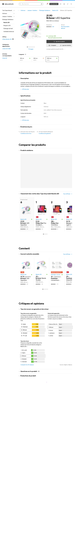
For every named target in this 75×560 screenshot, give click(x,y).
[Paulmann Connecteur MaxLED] (56, 271)
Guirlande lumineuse (9, 31)
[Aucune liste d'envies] (68, 4)
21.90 (49, 15)
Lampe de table (6, 48)
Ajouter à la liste (66, 45)
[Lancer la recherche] (20, 4)
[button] (59, 37)
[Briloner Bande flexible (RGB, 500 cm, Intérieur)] (41, 271)
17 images (30, 49)
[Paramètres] (47, 4)
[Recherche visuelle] (41, 4)
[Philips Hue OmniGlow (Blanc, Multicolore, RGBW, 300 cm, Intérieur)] (56, 214)
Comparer (53, 45)
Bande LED (7, 22)
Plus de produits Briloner (65, 26)
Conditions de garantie (45, 133)
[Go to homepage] (7, 4)
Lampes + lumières (7, 16)
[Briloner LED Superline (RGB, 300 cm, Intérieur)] (26, 271)
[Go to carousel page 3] (45, 289)
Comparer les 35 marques (27, 365)
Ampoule (4, 58)
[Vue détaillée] (33, 330)
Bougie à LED (7, 25)
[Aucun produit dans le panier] (71, 4)
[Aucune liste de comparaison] (64, 4)
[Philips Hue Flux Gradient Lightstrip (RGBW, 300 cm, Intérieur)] (41, 214)
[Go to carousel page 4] (46, 289)
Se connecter (54, 4)
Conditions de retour (26, 133)
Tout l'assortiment (7, 10)
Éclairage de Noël (8, 28)
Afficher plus (25, 89)
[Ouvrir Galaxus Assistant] (60, 4)
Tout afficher (66, 194)
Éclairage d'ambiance (7, 19)
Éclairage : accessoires (56, 274)
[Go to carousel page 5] (47, 289)
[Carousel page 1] (42, 289)
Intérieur (4, 13)
